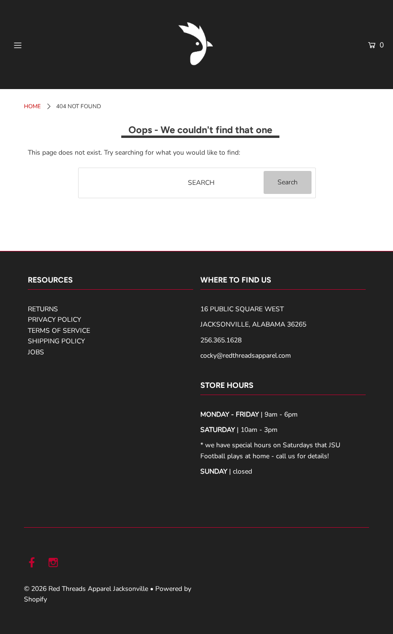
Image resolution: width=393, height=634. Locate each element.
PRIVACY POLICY (54, 319)
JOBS (36, 352)
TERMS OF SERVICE (59, 330)
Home (32, 106)
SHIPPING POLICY (56, 341)
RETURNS (43, 309)
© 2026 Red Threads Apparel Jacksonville (86, 588)
